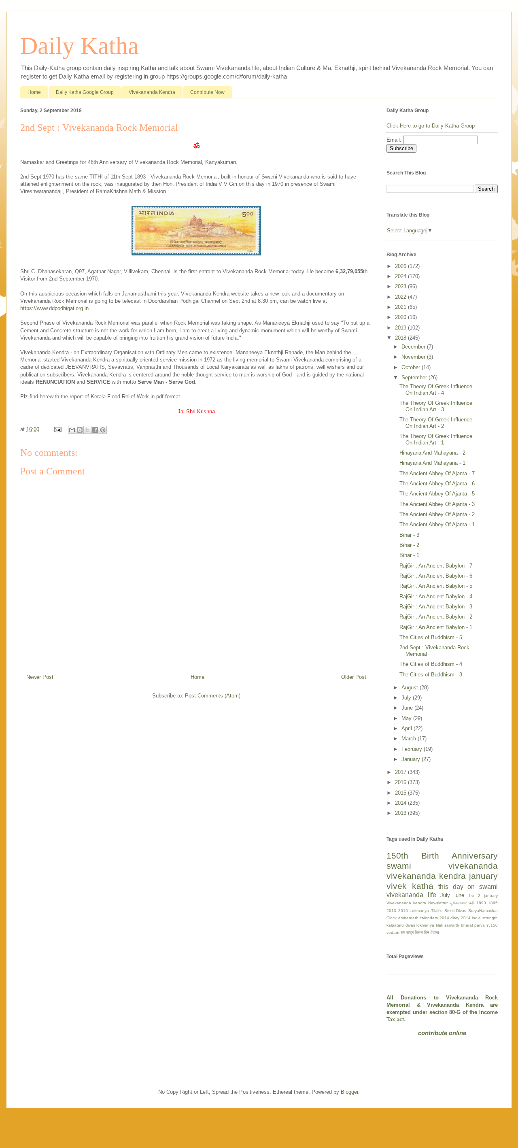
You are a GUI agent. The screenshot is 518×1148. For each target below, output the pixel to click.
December (414, 347)
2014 (401, 803)
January (411, 759)
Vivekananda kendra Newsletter (417, 903)
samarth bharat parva (464, 925)
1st (471, 895)
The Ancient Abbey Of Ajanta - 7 (437, 473)
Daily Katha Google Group (85, 92)
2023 (401, 286)
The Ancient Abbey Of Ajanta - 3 (437, 504)
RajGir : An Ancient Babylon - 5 (435, 586)
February (412, 749)
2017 (401, 772)
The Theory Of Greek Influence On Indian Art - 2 (435, 423)
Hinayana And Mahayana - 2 (432, 453)
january (483, 875)
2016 (401, 782)
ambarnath (408, 918)
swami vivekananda (442, 865)
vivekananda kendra (426, 875)
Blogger (349, 1092)
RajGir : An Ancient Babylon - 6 (435, 576)
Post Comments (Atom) (212, 696)
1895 (493, 903)
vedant (392, 932)
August (410, 688)
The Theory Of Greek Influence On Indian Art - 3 (435, 406)
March (409, 739)
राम (403, 932)
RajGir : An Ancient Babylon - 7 (435, 566)
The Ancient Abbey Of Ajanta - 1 (437, 524)
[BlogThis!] (80, 430)
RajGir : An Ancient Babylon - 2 (435, 617)
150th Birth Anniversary (442, 855)
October (411, 367)
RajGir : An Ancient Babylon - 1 (435, 627)
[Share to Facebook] (95, 430)
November (414, 357)
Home (34, 92)
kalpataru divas (400, 925)
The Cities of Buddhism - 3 (430, 675)
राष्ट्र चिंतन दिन (417, 932)
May (407, 718)
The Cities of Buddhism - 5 (430, 637)
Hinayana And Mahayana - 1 (432, 463)
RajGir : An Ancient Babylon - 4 (435, 596)
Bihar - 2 (409, 545)
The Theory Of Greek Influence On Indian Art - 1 (435, 439)
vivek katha (409, 886)
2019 (401, 328)
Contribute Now (207, 92)
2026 (401, 266)
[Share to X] (87, 430)
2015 (401, 793)
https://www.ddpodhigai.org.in (54, 308)
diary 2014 (460, 918)
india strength (485, 918)
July (407, 698)
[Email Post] (57, 429)
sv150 (492, 925)
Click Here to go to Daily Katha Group (430, 126)
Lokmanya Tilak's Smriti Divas (438, 910)
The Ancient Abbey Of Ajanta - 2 (437, 514)
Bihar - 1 (409, 555)
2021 (401, 307)
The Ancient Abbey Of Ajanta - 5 (437, 494)
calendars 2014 (434, 918)
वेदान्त (435, 932)
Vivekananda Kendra (152, 92)
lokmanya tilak (429, 925)
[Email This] (72, 430)
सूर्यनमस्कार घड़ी (462, 903)
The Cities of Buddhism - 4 (430, 664)
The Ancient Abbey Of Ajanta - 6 (437, 483)
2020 (401, 317)
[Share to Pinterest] (103, 430)
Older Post (353, 677)
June (407, 708)
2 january (488, 895)
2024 (401, 276)
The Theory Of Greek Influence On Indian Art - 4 (435, 389)
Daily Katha (79, 45)
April (407, 728)
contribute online (442, 1032)
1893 (481, 903)
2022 (401, 297)
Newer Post (39, 677)
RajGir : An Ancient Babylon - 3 (435, 607)
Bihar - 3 (409, 535)
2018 (401, 338)
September (415, 377)
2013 (401, 813)
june (459, 895)
